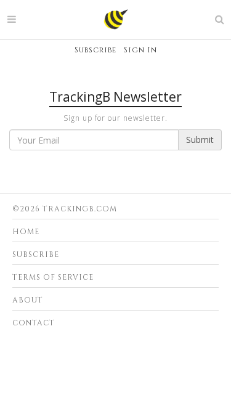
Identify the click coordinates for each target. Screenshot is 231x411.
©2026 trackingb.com (64, 209)
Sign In (140, 50)
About (27, 300)
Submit (200, 139)
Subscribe (95, 50)
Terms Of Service (53, 277)
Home (25, 232)
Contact (33, 323)
